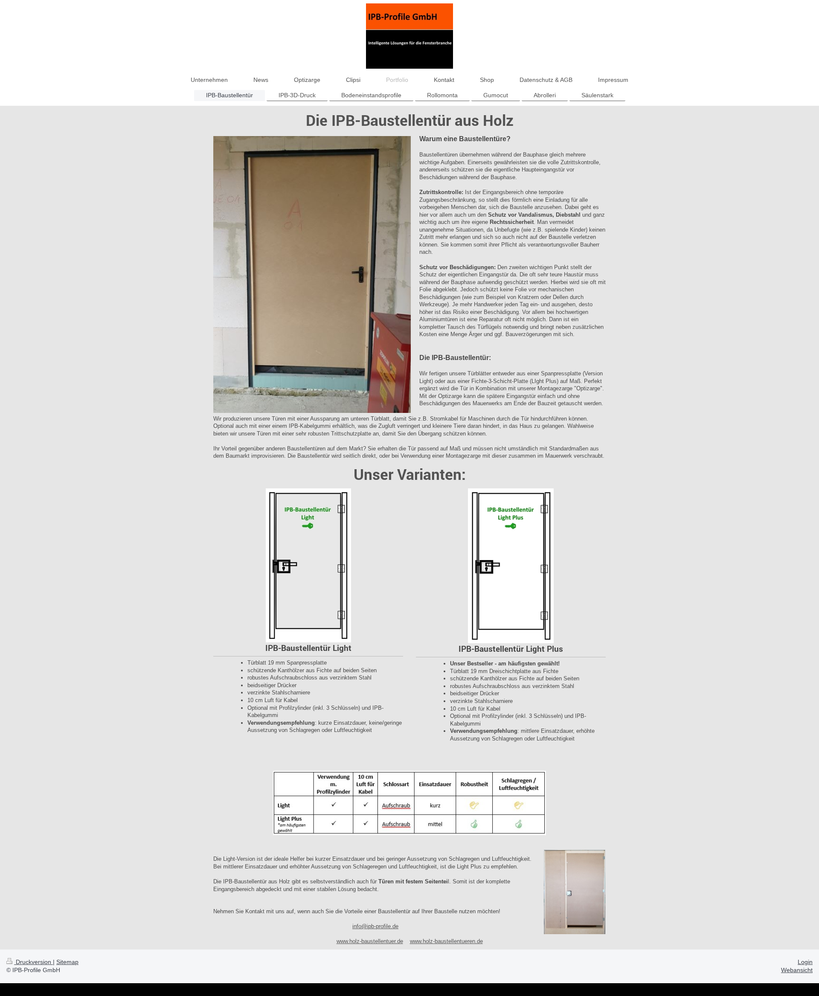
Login (805, 961)
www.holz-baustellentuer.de (370, 941)
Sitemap (67, 961)
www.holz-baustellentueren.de (446, 941)
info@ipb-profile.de (375, 926)
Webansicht (797, 970)
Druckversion (33, 961)
